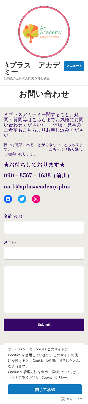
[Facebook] (8, 199)
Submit (44, 324)
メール (10, 242)
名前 (13, 216)
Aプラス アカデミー (32, 68)
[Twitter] (22, 199)
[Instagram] (36, 199)
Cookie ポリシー (55, 378)
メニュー (75, 67)
